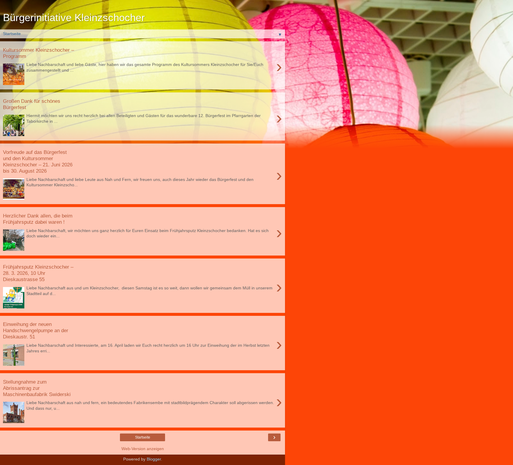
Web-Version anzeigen (142, 448)
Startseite (142, 437)
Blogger (154, 459)
